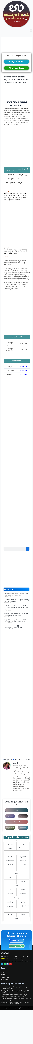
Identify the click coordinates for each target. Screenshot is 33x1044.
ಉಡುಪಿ (23, 902)
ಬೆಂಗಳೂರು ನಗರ (23, 848)
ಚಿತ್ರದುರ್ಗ (10, 856)
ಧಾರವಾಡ (10, 869)
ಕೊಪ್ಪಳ (16, 886)
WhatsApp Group (16, 68)
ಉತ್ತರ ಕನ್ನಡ (10, 906)
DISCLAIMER (4, 974)
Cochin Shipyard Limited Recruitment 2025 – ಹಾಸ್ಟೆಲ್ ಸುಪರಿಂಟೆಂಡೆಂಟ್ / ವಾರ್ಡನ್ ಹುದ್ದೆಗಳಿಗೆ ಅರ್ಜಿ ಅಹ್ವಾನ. (16, 607)
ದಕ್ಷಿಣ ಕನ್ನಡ (10, 864)
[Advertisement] (16, 46)
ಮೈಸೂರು (23, 889)
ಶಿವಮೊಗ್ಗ (16, 898)
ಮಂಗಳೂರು (23, 914)
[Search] (27, 549)
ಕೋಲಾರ (23, 881)
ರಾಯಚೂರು (10, 893)
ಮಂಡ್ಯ (10, 890)
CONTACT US (4, 979)
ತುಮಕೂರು (10, 902)
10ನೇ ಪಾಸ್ (10, 816)
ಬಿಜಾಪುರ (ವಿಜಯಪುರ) (23, 906)
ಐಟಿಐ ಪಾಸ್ (16, 822)
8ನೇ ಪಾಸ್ (16, 810)
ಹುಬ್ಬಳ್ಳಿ (16, 918)
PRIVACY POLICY (5, 977)
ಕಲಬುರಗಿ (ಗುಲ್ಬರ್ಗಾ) (23, 877)
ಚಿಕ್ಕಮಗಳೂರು (23, 860)
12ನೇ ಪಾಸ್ (23, 816)
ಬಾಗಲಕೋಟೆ (10, 844)
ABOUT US (3, 972)
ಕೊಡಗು (10, 881)
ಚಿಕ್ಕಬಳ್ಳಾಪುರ (23, 856)
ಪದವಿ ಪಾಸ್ (23, 828)
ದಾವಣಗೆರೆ (23, 865)
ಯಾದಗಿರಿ (16, 910)
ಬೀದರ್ (16, 852)
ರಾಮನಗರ (23, 893)
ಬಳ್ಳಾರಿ (23, 844)
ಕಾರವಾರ (10, 914)
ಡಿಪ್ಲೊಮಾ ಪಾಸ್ (10, 828)
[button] (31, 30)
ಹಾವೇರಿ (10, 877)
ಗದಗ (23, 869)
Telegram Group (16, 61)
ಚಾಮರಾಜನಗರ (10, 860)
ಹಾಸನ (16, 873)
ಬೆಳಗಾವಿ (10, 848)
